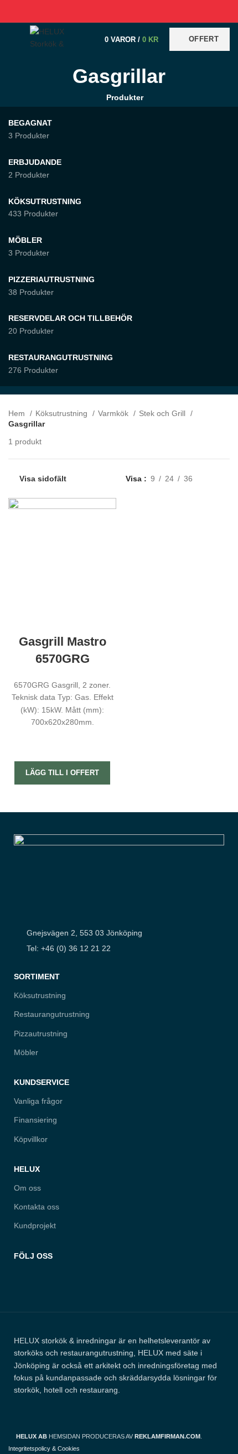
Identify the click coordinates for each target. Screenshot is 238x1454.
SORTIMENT (37, 976)
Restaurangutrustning (52, 1014)
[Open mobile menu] (13, 39)
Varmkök (114, 413)
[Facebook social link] (93, 11)
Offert (204, 39)
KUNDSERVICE (41, 1082)
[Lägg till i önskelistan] (62, 742)
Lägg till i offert (62, 772)
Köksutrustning (62, 413)
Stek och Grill (163, 413)
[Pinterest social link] (119, 11)
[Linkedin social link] (132, 11)
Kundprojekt (35, 1225)
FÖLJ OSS (33, 1256)
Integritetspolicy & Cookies (44, 1448)
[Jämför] (62, 619)
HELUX (27, 1169)
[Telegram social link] (144, 11)
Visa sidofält (42, 478)
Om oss (27, 1187)
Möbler (26, 1052)
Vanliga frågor (38, 1101)
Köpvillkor (31, 1139)
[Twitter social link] (106, 11)
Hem (17, 413)
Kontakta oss (36, 1206)
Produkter (124, 97)
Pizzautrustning (41, 1033)
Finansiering (35, 1119)
